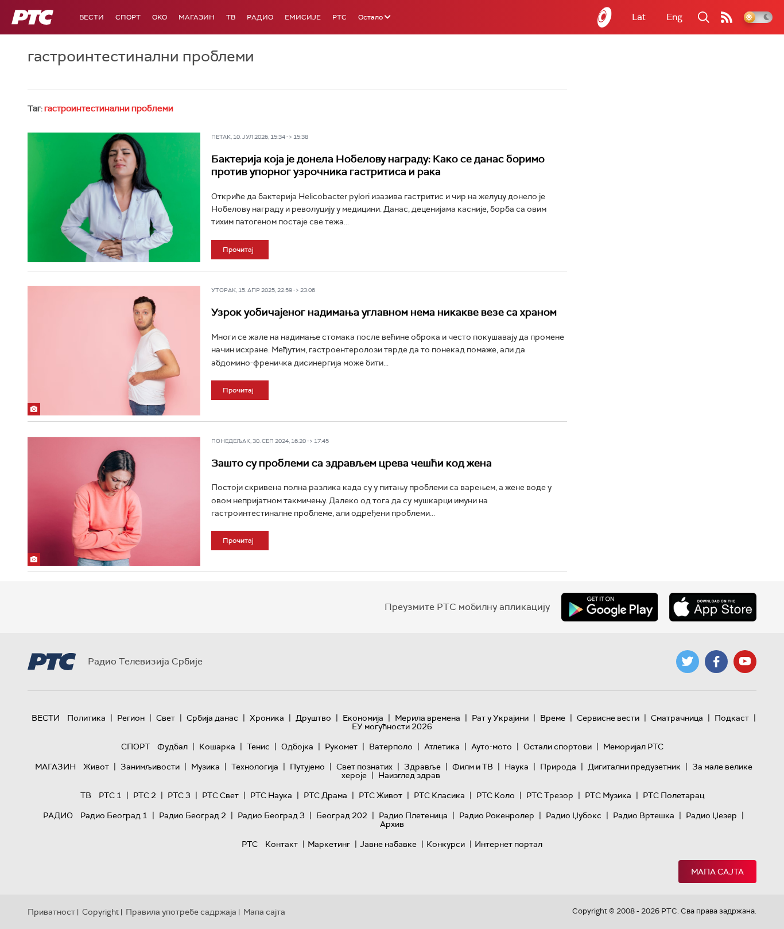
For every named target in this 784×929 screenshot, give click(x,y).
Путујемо (307, 766)
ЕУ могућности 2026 (392, 726)
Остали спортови (557, 746)
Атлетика (442, 746)
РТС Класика (439, 795)
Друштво (313, 718)
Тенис (258, 746)
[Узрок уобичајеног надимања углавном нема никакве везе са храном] (114, 350)
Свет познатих (364, 766)
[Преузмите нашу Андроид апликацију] (609, 607)
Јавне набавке (388, 844)
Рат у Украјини (500, 718)
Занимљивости (150, 766)
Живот (96, 766)
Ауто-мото (491, 746)
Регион (131, 718)
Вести (91, 17)
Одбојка (297, 746)
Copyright (100, 912)
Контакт (281, 844)
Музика (205, 766)
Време (552, 718)
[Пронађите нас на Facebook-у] (716, 661)
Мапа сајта (717, 871)
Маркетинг (329, 844)
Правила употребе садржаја (181, 912)
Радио (260, 17)
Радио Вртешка (643, 815)
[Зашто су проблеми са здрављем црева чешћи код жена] (114, 501)
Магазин (196, 17)
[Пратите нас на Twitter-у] (687, 661)
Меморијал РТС (633, 746)
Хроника (267, 718)
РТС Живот (380, 795)
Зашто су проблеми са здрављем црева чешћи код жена (351, 463)
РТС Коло (495, 795)
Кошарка (217, 746)
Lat (639, 17)
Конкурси (445, 844)
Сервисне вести (608, 718)
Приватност (51, 912)
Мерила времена (427, 718)
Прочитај (238, 249)
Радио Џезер (711, 815)
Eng (674, 17)
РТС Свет (220, 795)
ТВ (230, 17)
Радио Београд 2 (192, 815)
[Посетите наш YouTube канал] (744, 661)
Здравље (422, 766)
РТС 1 (110, 795)
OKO (159, 17)
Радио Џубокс (573, 815)
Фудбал (172, 746)
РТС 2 (144, 795)
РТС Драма (325, 795)
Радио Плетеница (413, 815)
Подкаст (732, 718)
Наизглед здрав (409, 775)
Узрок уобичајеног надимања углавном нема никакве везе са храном (384, 312)
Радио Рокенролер (496, 815)
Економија (363, 718)
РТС (339, 17)
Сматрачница (677, 718)
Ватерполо (391, 746)
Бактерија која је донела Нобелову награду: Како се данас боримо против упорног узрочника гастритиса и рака (378, 165)
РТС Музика (608, 795)
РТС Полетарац (673, 795)
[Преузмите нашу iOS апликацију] (712, 607)
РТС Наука (271, 795)
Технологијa (254, 766)
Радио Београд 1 (114, 815)
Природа (558, 766)
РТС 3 (179, 795)
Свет (165, 718)
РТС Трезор (549, 795)
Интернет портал (508, 844)
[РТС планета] (605, 17)
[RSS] (726, 17)
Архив (392, 824)
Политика (86, 718)
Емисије (303, 17)
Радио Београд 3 (271, 815)
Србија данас (212, 718)
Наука (516, 766)
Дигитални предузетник (634, 766)
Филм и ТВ (472, 766)
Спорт (128, 17)
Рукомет (341, 746)
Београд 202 (341, 815)
